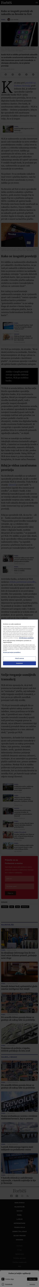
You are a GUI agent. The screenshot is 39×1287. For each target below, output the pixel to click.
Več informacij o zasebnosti (26, 638)
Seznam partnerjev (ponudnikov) (12, 652)
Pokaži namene (19, 658)
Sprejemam (19, 663)
